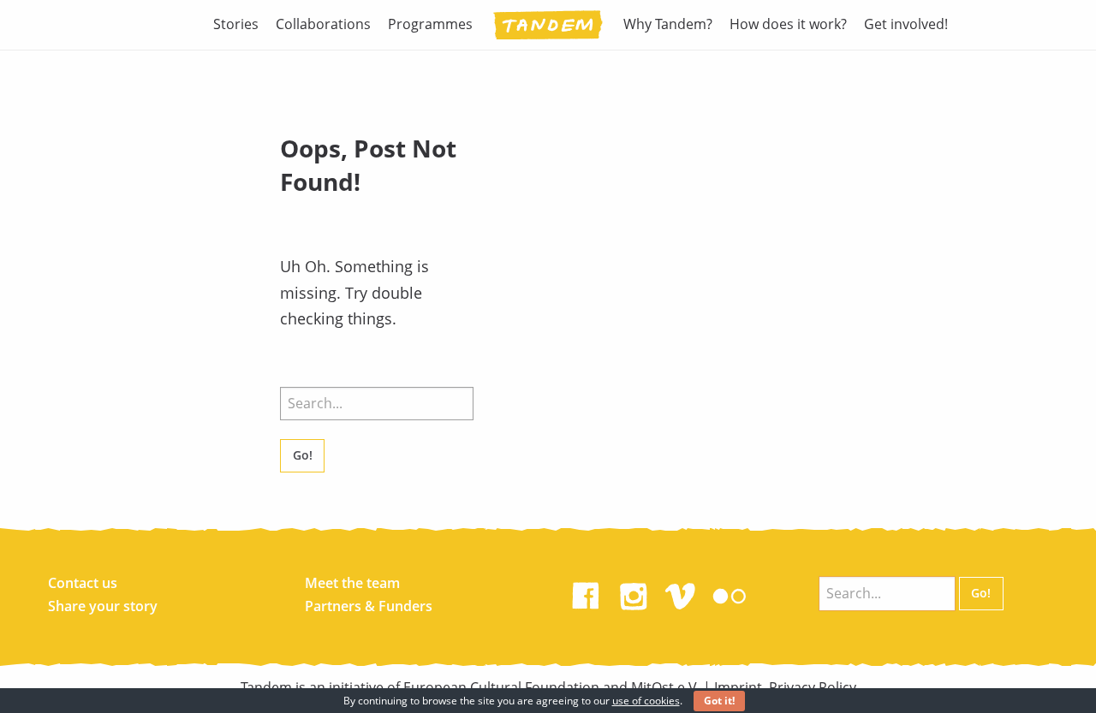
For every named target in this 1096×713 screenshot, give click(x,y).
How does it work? (788, 24)
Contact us (82, 582)
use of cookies (646, 700)
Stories (236, 24)
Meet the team (352, 582)
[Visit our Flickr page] (730, 592)
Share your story (103, 606)
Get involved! (906, 24)
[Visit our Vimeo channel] (682, 592)
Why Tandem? (667, 24)
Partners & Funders (368, 606)
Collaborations (323, 24)
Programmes (430, 24)
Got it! (719, 700)
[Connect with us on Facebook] (586, 592)
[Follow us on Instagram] (634, 592)
